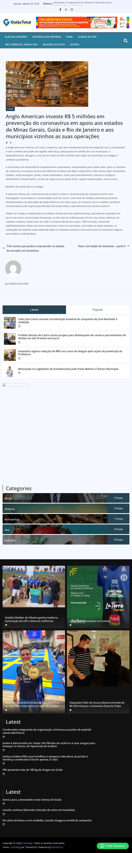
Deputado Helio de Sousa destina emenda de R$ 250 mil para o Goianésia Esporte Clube (97, 704)
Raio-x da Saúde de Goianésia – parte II (102, 246)
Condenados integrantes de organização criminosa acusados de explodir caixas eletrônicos (47, 731)
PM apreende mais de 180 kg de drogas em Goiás (33, 769)
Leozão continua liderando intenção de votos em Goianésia (39, 810)
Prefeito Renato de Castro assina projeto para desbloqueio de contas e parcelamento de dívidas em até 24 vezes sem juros (72, 337)
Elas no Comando (16, 36)
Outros (74, 44)
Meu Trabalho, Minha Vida (21, 44)
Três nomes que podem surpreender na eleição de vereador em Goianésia (35, 248)
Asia (7, 530)
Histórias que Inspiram (46, 36)
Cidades (10, 109)
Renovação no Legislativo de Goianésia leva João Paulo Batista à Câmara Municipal (82, 5)
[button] (113, 846)
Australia (10, 540)
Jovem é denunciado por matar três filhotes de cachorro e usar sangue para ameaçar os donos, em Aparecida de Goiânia (49, 745)
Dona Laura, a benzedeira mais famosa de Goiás (32, 799)
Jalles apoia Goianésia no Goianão (90, 621)
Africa (8, 498)
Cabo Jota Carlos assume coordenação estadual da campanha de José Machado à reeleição (67, 321)
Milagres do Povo (54, 44)
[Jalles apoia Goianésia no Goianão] (98, 597)
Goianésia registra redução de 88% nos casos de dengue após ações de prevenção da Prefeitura (70, 353)
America (9, 509)
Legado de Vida (87, 36)
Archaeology (12, 519)
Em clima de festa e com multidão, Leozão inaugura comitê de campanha (47, 820)
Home (69, 36)
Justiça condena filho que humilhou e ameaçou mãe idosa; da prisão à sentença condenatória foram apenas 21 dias (45, 758)
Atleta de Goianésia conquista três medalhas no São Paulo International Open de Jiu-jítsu (32, 704)
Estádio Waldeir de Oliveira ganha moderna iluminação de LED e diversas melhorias (31, 619)
